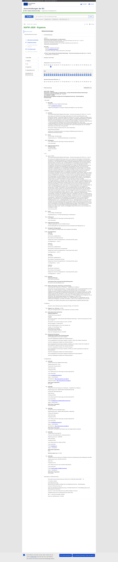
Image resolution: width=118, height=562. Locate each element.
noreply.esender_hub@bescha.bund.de (59, 468)
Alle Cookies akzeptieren (65, 555)
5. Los (26, 63)
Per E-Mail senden (31, 49)
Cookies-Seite (33, 556)
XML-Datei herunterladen (32, 40)
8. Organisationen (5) (30, 70)
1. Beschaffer (28, 57)
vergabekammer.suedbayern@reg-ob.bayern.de (60, 400)
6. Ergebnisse (28, 67)
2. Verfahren (28, 60)
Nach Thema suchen (63, 19)
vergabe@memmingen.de (53, 49)
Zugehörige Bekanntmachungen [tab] (30, 34)
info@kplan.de (54, 446)
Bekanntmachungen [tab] (28, 31)
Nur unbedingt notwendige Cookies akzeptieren (83, 555)
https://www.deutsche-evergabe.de (62, 378)
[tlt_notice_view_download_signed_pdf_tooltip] (50, 66)
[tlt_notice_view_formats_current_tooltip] (90, 87)
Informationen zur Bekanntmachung (29, 74)
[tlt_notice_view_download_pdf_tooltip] (44, 75)
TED (24, 24)
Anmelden (84, 4)
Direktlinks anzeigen (31, 42)
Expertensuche (55, 19)
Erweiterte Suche (48, 19)
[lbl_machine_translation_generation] (59, 79)
